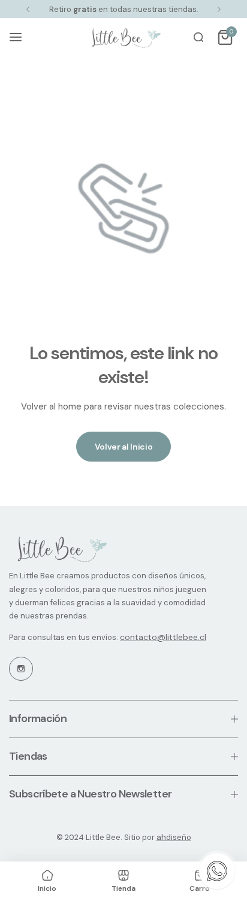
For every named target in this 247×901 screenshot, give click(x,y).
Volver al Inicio (124, 446)
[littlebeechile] (123, 37)
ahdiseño (173, 837)
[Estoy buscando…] (198, 37)
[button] (27, 9)
